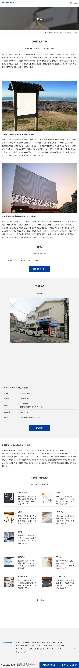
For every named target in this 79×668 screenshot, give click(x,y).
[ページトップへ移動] (75, 657)
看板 (42, 600)
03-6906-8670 (25, 393)
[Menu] (75, 2)
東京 (36, 600)
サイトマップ (21, 652)
